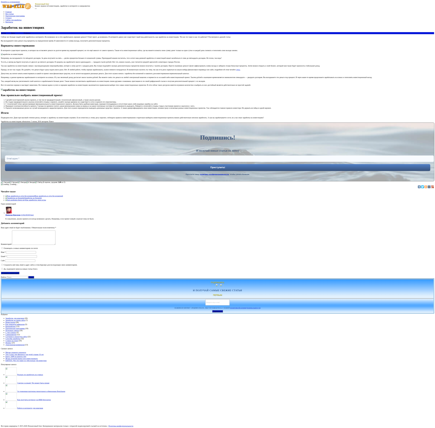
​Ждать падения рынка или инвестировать (21, 359)
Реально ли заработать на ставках (30, 375)
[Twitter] (422, 186)
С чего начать (10, 333)
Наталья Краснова (13, 215)
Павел (8, 33)
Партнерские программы (15, 16)
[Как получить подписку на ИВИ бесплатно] (11, 400)
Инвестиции (10, 322)
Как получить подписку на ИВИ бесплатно (34, 400)
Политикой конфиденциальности (245, 308)
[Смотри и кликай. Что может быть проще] (11, 383)
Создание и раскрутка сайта (16, 337)
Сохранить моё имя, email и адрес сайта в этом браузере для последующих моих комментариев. (40, 265)
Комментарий (6, 244)
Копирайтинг (10, 326)
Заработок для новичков (14, 318)
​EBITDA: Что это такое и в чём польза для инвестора (26, 361)
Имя (3, 252)
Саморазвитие (10, 335)
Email (3, 256)
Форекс (8, 343)
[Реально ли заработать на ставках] (11, 375)
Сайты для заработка (13, 20)
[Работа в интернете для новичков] (11, 408)
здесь (238, 70)
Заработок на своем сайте (15, 320)
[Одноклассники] (425, 186)
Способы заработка (38, 33)
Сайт (3, 261)
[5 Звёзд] (38, 182)
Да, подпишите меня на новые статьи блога (20, 269)
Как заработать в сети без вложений (49, 196)
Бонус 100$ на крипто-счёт (15, 356)
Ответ (31, 215)
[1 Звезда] (5, 182)
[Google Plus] (432, 186)
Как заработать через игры (35, 200)
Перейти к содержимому (10, 2)
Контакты (9, 22)
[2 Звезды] (13, 182)
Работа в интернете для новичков (30, 408)
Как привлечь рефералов (15, 324)
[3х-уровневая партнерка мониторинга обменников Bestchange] (11, 391)
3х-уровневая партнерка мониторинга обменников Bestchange (41, 391)
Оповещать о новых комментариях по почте (21, 248)
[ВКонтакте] (419, 186)
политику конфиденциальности (214, 174)
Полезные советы (12, 330)
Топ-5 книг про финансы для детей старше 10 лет (24, 354)
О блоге (8, 18)
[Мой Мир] (429, 186)
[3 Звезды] (22, 182)
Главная (8, 12)
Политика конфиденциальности (121, 426)
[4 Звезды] (30, 182)
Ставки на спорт (11, 341)
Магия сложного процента (15, 352)
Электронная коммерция (14, 345)
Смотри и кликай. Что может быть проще (33, 383)
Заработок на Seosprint (33, 198)
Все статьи (9, 14)
